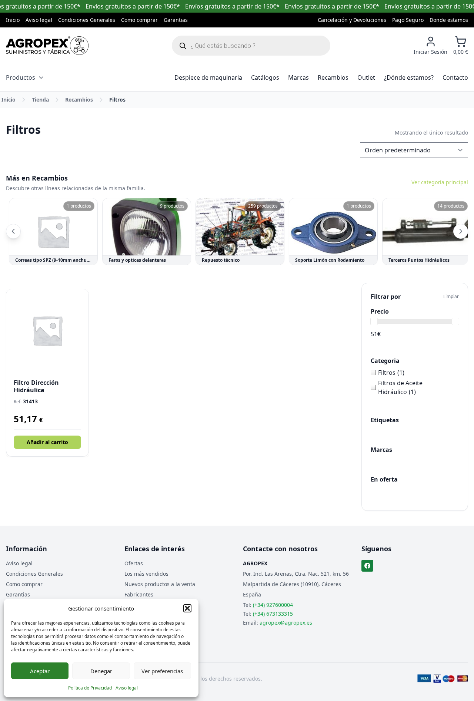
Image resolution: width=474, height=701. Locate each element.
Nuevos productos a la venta (159, 584)
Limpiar (451, 297)
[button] (187, 608)
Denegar (101, 671)
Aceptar (40, 671)
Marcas (298, 77)
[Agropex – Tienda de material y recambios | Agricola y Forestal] (47, 45)
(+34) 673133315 (273, 613)
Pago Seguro (408, 19)
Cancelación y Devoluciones (352, 19)
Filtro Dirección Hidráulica (36, 386)
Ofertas (133, 563)
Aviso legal (127, 688)
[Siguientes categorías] (460, 231)
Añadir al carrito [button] (47, 442)
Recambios (333, 77)
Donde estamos (449, 19)
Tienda (40, 99)
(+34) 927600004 (273, 604)
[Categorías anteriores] (13, 231)
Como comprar (139, 19)
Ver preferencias (162, 671)
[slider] (374, 321)
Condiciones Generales (86, 19)
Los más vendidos (146, 573)
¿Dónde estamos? (409, 77)
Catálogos (265, 77)
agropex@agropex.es (286, 622)
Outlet (366, 77)
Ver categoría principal (439, 182)
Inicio (13, 19)
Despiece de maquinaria (208, 77)
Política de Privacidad (90, 688)
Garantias (176, 19)
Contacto (455, 77)
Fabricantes (138, 594)
